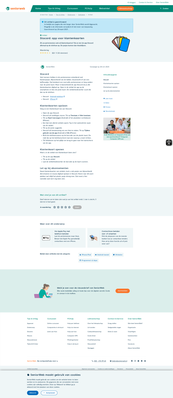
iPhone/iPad (86, 255)
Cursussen (51, 319)
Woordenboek (110, 111)
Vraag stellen (112, 323)
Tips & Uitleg (60, 15)
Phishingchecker (72, 340)
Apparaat (30, 323)
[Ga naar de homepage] (17, 8)
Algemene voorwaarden (88, 369)
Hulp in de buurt (72, 344)
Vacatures (131, 344)
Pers (129, 340)
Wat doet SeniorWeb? (135, 323)
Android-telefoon (56, 96)
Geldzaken (81, 15)
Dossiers (30, 331)
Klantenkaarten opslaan (111, 83)
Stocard (106, 80)
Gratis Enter (92, 336)
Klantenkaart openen (110, 87)
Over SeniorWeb (162, 2)
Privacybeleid (129, 369)
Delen (107, 103)
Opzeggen (91, 348)
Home (51, 15)
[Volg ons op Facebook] (132, 361)
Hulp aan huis (72, 331)
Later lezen (109, 98)
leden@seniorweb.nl (119, 361)
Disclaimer (120, 369)
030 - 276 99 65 (100, 361)
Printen (107, 107)
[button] (54, 207)
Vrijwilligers (132, 331)
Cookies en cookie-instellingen (106, 369)
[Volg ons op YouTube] (142, 361)
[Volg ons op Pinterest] (145, 361)
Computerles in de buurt (55, 327)
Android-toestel (103, 255)
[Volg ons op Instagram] (135, 361)
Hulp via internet (73, 327)
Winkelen (118, 255)
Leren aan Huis (52, 331)
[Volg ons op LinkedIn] (138, 361)
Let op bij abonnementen (111, 91)
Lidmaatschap (94, 319)
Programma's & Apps (89, 260)
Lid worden (91, 327)
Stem (77, 207)
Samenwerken (132, 336)
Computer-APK (72, 336)
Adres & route (112, 331)
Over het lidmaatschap (95, 323)
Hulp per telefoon (73, 323)
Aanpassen (50, 393)
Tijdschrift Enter (32, 344)
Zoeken (165, 9)
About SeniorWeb (134, 348)
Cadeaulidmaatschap (94, 331)
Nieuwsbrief (92, 344)
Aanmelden (122, 291)
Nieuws (29, 336)
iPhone (53, 99)
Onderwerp (71, 15)
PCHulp (70, 319)
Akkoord (32, 393)
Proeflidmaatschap (94, 340)
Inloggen (132, 2)
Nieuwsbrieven (32, 340)
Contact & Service (146, 2)
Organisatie (132, 327)
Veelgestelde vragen (114, 327)
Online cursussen (53, 323)
